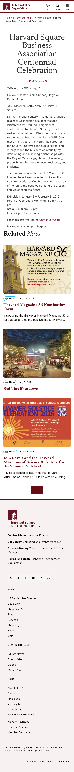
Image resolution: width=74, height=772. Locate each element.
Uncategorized (23, 17)
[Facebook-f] (26, 578)
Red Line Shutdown (20, 389)
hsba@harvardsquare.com (55, 761)
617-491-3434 (33, 761)
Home (9, 17)
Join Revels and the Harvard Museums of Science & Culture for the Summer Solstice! (34, 462)
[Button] (37, 490)
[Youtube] (33, 578)
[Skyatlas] (48, 578)
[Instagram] (11, 578)
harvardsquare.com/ (48, 219)
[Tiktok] (41, 578)
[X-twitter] (18, 578)
